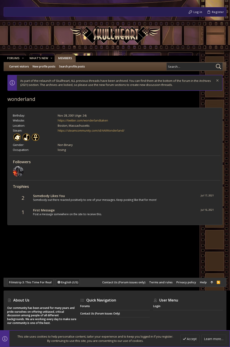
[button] (23, 58)
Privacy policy (186, 282)
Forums (85, 306)
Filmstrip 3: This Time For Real (30, 282)
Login (156, 306)
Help (203, 282)
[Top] (211, 282)
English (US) (69, 282)
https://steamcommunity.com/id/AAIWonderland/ (91, 130)
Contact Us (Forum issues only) (123, 282)
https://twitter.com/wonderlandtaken (83, 120)
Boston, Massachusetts (74, 126)
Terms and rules (160, 282)
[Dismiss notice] (217, 81)
